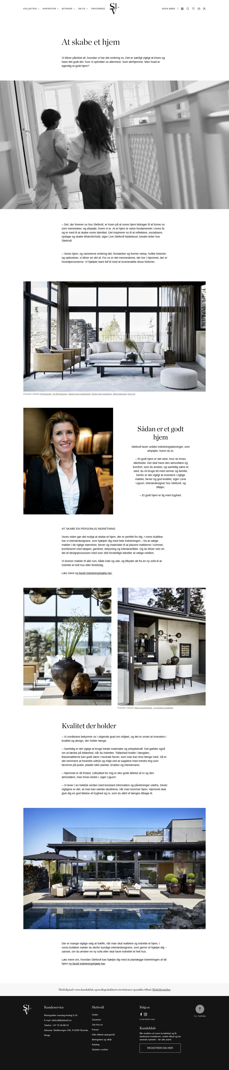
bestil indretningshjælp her (88, 963)
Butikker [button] (67, 9)
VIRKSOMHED (98, 9)
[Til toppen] (200, 1009)
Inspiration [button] (49, 9)
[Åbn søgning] (188, 8)
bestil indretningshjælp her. (95, 573)
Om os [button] (81, 9)
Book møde (168, 9)
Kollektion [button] (30, 9)
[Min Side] (204, 8)
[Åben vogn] (199, 8)
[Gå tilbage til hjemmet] (114, 8)
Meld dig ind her (161, 989)
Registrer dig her (160, 1048)
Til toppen (200, 1016)
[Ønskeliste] (193, 8)
